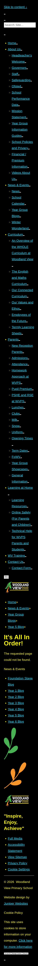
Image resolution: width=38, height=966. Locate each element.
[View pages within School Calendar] (25, 204)
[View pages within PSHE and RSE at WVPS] (25, 402)
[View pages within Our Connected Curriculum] (27, 297)
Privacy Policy (17, 863)
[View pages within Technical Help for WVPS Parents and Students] (25, 550)
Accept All (7, 953)
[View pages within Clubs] (20, 414)
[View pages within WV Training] (25, 556)
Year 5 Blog (16, 626)
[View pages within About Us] (21, 50)
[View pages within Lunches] (24, 408)
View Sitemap (17, 857)
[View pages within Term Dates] (28, 451)
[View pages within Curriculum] (24, 235)
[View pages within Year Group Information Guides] (22, 136)
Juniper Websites (16, 903)
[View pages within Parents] (19, 340)
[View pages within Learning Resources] (27, 507)
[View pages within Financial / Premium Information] (28, 167)
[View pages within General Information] (28, 482)
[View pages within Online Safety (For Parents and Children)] (31, 525)
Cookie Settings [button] (19, 869)
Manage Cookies (16, 953)
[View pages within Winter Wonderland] (29, 229)
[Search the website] (4, 20)
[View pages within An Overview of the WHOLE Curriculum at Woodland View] (12, 266)
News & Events (18, 608)
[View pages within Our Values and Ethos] (20, 309)
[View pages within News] (20, 192)
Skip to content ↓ (15, 7)
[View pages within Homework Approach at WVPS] (21, 383)
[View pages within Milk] (18, 420)
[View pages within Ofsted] (22, 87)
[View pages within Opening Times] (12, 445)
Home (12, 602)
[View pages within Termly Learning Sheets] (22, 334)
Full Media (15, 838)
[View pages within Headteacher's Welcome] (25, 62)
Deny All (25, 953)
